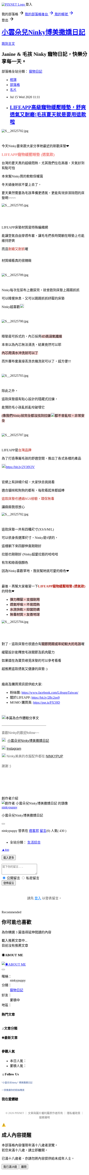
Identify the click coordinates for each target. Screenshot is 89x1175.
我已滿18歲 (10, 1166)
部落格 (15, 85)
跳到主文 (8, 43)
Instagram (14, 748)
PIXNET (19, 1113)
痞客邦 (34, 831)
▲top (5, 849)
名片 (13, 90)
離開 (23, 1166)
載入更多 (8, 857)
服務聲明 (44, 1117)
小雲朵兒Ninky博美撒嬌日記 (43, 32)
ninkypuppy (9, 807)
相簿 (13, 80)
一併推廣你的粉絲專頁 (13, 1090)
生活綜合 (34, 842)
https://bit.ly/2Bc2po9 (45, 697)
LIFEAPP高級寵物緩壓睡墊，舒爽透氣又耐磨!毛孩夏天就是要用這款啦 (48, 115)
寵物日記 (35, 71)
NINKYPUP (54, 756)
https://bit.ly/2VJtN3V (20, 467)
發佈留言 (8, 883)
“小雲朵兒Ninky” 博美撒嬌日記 (17, 1082)
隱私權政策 (73, 1113)
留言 (43, 831)
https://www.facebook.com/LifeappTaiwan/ (50, 692)
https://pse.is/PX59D (46, 702)
